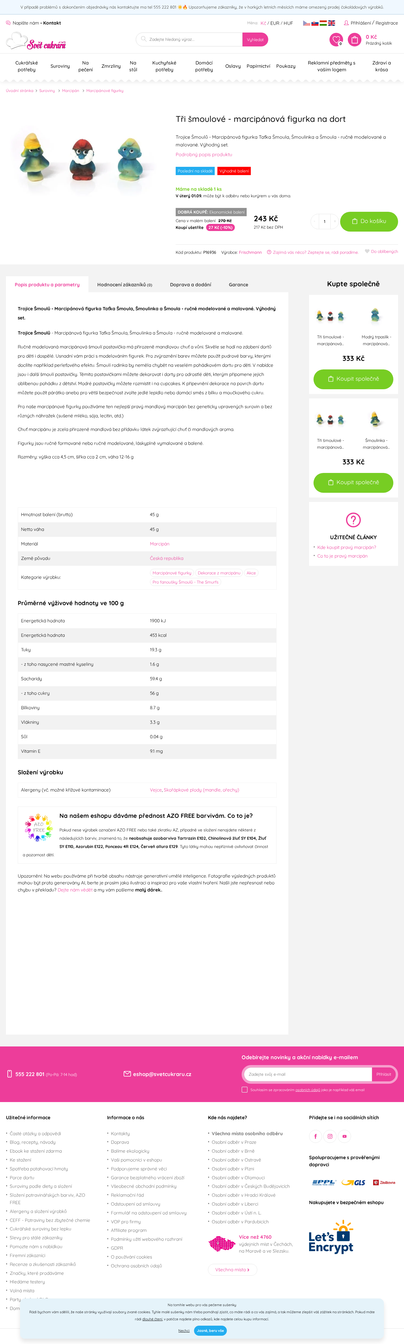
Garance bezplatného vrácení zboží (147, 1177)
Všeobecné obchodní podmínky (144, 1186)
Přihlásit (383, 1074)
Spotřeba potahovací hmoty (39, 1169)
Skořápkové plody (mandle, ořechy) (201, 790)
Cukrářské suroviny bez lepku (40, 1229)
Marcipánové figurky (104, 90)
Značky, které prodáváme (37, 1273)
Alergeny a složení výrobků (38, 1211)
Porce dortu (22, 1177)
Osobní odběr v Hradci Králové (244, 1195)
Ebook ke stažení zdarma (36, 1151)
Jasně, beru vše (210, 1330)
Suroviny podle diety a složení (41, 1186)
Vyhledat (255, 39)
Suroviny (47, 90)
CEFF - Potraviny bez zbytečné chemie (50, 1220)
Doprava (120, 1142)
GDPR (117, 1248)
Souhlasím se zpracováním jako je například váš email (308, 1090)
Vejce (156, 790)
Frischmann (250, 252)
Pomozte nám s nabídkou (36, 1246)
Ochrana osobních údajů (136, 1266)
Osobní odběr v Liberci (235, 1204)
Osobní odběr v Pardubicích (240, 1222)
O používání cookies (131, 1257)
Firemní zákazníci (27, 1255)
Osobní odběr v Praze (234, 1142)
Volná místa (22, 1290)
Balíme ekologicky (130, 1151)
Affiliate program (129, 1230)
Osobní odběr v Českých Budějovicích (251, 1186)
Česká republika (166, 558)
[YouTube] (344, 1136)
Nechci (184, 1330)
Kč (263, 23)
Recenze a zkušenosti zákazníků (43, 1264)
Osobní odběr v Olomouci (238, 1177)
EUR (274, 23)
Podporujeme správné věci (139, 1169)
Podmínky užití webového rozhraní (146, 1239)
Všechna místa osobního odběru (247, 1133)
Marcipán (70, 90)
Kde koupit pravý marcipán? (346, 547)
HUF (288, 23)
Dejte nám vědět (75, 890)
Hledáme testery (27, 1282)
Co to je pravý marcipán (342, 556)
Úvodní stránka (19, 90)
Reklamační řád (127, 1195)
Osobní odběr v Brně (233, 1151)
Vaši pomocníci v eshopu (136, 1160)
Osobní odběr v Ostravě (236, 1160)
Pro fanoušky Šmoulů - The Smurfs (186, 582)
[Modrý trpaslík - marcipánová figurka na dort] (376, 316)
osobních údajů (307, 1090)
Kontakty (120, 1133)
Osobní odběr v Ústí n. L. (236, 1213)
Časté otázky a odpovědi (35, 1133)
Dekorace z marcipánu (219, 573)
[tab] (47, 284)
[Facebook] (315, 1136)
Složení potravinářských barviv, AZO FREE (47, 1198)
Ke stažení (20, 1160)
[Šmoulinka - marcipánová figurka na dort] (376, 419)
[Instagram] (330, 1136)
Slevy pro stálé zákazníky (36, 1237)
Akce (251, 573)
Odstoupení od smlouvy (135, 1204)
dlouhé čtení (152, 1319)
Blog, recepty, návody (33, 1142)
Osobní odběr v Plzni (233, 1169)
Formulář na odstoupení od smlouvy (149, 1213)
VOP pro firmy (126, 1222)
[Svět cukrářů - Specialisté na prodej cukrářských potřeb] (36, 40)
